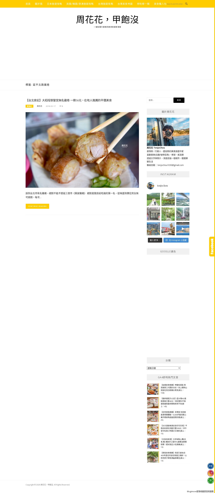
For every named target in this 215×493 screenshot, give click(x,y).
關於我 (39, 3)
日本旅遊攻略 (54, 3)
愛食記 (29, 106)
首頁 (28, 3)
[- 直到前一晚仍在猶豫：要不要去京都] (168, 214)
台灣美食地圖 (125, 3)
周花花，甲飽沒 (107, 20)
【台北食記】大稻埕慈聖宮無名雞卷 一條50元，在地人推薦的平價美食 (69, 100)
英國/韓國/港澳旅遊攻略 (80, 3)
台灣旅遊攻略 (105, 3)
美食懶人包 (160, 3)
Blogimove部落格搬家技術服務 (200, 491)
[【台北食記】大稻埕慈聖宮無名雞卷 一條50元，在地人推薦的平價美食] (82, 149)
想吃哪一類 (143, 3)
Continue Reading (37, 206)
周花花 (39, 106)
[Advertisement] (107, 57)
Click (212, 246)
